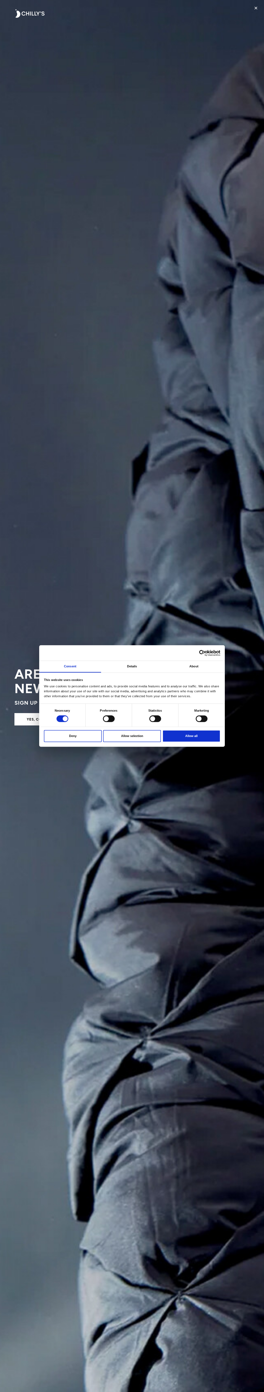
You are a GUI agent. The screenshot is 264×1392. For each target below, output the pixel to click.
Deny (73, 736)
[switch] (109, 719)
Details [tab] (132, 666)
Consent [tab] (70, 666)
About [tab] (193, 666)
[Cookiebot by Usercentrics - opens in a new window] (202, 653)
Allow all (191, 736)
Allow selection (132, 736)
